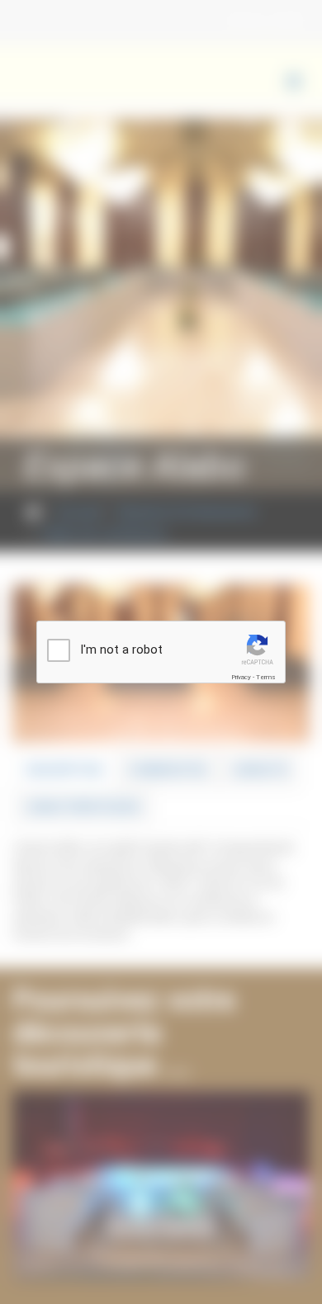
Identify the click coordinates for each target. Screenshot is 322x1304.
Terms (266, 677)
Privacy (241, 677)
